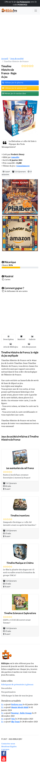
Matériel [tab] (21, 339)
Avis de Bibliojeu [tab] (10, 347)
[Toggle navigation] (36, 10)
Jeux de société (17, 58)
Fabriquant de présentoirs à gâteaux (17, 684)
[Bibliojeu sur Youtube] (20, 758)
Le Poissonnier (23, 2)
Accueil (4, 58)
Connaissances (22, 166)
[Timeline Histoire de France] (20, 118)
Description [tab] (8, 339)
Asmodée (15, 157)
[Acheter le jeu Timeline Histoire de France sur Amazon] (20, 233)
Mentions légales (8, 746)
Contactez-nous (8, 743)
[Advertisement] (20, 35)
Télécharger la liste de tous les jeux (17, 695)
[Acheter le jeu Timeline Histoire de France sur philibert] (20, 197)
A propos (5, 749)
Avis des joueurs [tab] (29, 347)
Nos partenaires (8, 692)
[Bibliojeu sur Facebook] (20, 753)
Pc (2, 704)
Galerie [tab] (32, 339)
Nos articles (6, 688)
